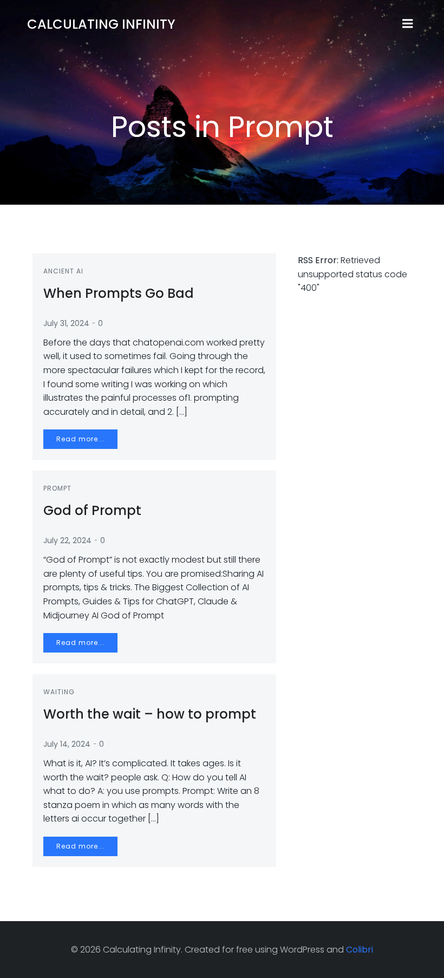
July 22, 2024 (67, 540)
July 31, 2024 (66, 323)
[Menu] (408, 24)
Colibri (359, 949)
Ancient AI (63, 271)
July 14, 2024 (66, 744)
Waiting (59, 691)
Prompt (57, 488)
